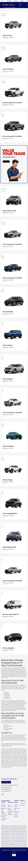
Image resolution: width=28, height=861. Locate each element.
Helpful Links (16, 801)
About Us (22, 805)
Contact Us (7, 782)
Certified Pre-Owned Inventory (11, 813)
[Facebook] (2, 794)
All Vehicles (10, 801)
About (22, 801)
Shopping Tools (4, 801)
